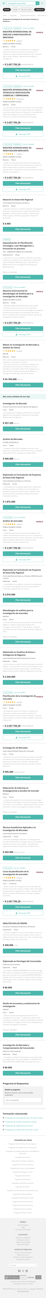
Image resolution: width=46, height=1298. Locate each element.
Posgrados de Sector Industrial (23, 1205)
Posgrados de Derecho (22, 1176)
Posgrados (13, 15)
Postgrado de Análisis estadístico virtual (21, 1122)
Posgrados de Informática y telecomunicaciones (22, 1190)
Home (5, 15)
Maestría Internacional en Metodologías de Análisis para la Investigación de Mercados (18, 293)
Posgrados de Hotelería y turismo (23, 1183)
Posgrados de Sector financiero (22, 1202)
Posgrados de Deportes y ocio (22, 1172)
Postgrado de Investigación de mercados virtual (24, 1118)
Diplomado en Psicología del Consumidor (22, 961)
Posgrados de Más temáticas (22, 1194)
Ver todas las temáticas (23, 1230)
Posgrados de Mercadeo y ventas (23, 1198)
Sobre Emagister (23, 1225)
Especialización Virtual (28, 15)
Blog (23, 1227)
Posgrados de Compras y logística (23, 1161)
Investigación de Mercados (15, 747)
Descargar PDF (24, 76)
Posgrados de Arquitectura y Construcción (22, 1148)
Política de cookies (23, 1244)
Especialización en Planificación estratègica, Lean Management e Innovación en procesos (18, 246)
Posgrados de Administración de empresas (23, 1144)
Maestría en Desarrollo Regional (18, 199)
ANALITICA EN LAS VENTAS (15, 923)
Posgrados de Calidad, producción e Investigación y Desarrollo (22, 1152)
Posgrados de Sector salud (22, 1213)
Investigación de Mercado (15, 403)
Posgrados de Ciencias (22, 1157)
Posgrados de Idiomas (22, 1187)
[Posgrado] (4, 3)
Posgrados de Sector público (22, 1209)
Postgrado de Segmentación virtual (19, 1126)
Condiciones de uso (23, 1240)
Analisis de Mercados (13, 439)
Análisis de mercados (13, 521)
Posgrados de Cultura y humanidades (22, 1168)
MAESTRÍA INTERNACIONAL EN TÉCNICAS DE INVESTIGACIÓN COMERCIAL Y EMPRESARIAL (17, 92)
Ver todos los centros (23, 1259)
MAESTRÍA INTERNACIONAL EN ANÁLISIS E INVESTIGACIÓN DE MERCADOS (17, 34)
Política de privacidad (23, 1242)
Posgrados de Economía (23, 1179)
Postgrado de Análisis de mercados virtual (21, 1130)
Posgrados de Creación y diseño (22, 1165)
